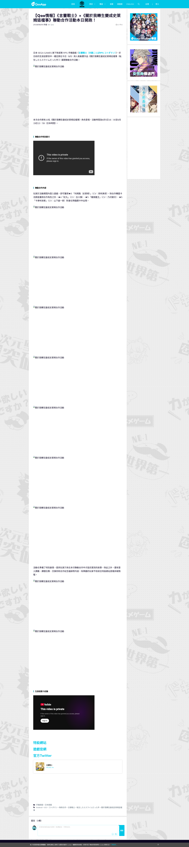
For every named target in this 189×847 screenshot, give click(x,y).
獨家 (101, 4)
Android (39, 807)
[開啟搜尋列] (139, 4)
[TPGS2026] (82, 4)
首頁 (73, 4)
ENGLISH (130, 4)
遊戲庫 (119, 4)
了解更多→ (114, 845)
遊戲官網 (39, 749)
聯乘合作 (62, 807)
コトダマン (53, 807)
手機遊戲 (39, 805)
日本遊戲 (48, 805)
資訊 (91, 4)
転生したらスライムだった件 (88, 807)
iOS (45, 807)
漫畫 (111, 4)
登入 (157, 4)
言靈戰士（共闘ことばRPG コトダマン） (97, 53)
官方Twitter (42, 755)
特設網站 (39, 743)
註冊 (147, 4)
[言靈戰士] (77, 766)
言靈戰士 (71, 807)
